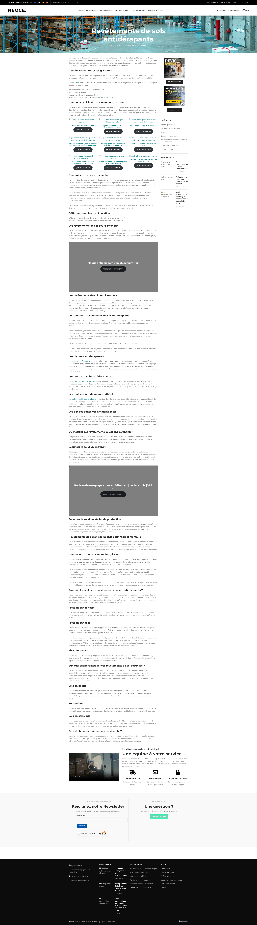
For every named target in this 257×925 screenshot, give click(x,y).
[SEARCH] (77, 2)
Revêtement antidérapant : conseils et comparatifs (174, 141)
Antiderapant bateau (168, 124)
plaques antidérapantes (81, 361)
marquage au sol (109, 97)
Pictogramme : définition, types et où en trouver (182, 180)
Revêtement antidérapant (139, 880)
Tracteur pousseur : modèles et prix (143, 869)
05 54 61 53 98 (244, 2)
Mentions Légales (97, 922)
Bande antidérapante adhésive (141, 884)
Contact (164, 887)
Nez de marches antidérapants (141, 887)
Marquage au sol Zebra (138, 876)
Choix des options (82, 130)
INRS (77, 83)
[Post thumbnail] (168, 167)
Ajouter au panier (113, 131)
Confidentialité (110, 922)
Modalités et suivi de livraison (172, 880)
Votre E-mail (81, 816)
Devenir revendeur (168, 884)
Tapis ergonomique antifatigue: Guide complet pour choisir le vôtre (182, 198)
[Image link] (75, 865)
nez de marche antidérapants (83, 381)
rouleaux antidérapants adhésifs (84, 399)
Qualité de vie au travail (169, 136)
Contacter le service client (79, 876)
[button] (94, 767)
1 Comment (180, 172)
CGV (104, 922)
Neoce (163, 132)
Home (113, 45)
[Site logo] (17, 10)
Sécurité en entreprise (169, 146)
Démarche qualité (167, 872)
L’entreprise (165, 869)
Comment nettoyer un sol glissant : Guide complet (182, 165)
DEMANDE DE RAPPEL (212, 2)
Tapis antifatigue (167, 149)
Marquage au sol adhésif (139, 872)
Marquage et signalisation (170, 128)
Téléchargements (167, 876)
